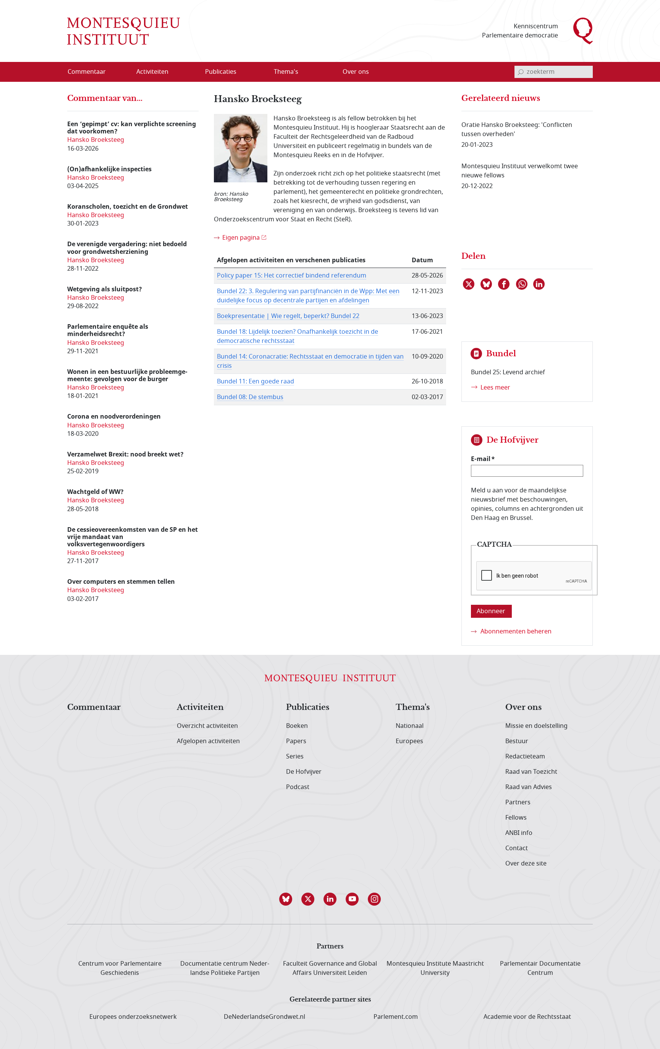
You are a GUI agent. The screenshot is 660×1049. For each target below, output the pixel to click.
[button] (286, 899)
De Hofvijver (304, 771)
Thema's (413, 707)
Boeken (297, 726)
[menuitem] (91, 72)
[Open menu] (189, 72)
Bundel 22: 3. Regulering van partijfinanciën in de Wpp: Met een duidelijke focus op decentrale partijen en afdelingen (308, 296)
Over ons (523, 707)
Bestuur (516, 741)
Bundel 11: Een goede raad (255, 381)
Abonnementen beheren (516, 631)
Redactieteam (525, 756)
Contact (516, 848)
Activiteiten (200, 707)
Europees (409, 741)
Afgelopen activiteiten (208, 741)
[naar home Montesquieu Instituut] (123, 31)
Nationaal (410, 726)
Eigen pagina (241, 237)
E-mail (480, 459)
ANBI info (518, 833)
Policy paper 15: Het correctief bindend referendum (291, 275)
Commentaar (94, 707)
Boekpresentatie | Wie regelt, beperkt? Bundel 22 (288, 316)
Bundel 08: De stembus (250, 397)
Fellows (516, 817)
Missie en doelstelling (536, 726)
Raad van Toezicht (531, 771)
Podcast (297, 787)
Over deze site (526, 863)
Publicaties (307, 707)
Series (295, 756)
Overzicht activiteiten (207, 726)
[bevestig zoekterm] (520, 72)
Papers (296, 741)
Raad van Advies (528, 787)
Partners (518, 802)
